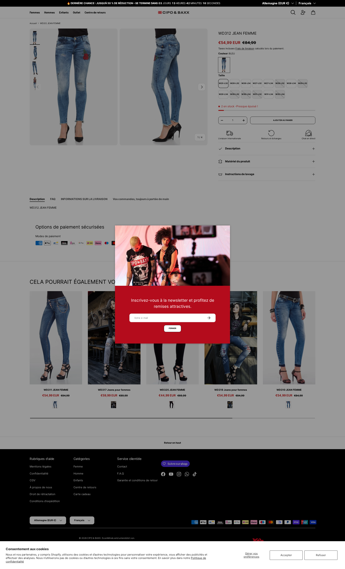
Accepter (286, 555)
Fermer (172, 328)
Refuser (321, 555)
